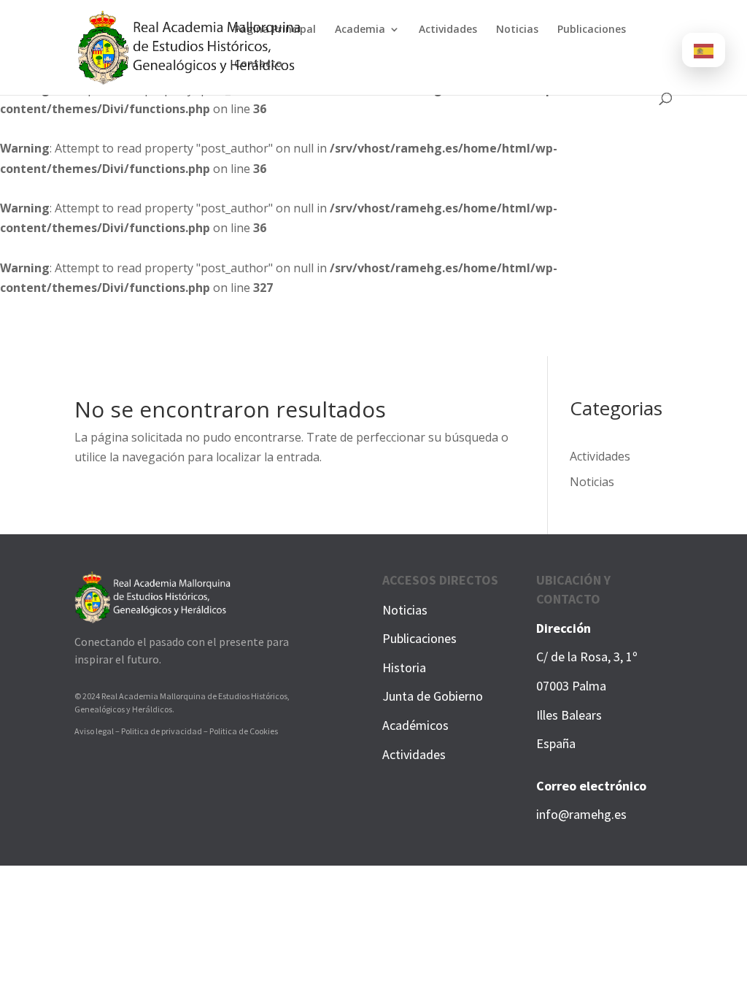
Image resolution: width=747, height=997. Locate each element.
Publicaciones (591, 30)
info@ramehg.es (581, 814)
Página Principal (275, 30)
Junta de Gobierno (432, 696)
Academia (360, 30)
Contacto (258, 64)
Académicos (415, 725)
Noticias (517, 30)
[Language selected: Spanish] (703, 50)
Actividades (448, 30)
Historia (404, 667)
